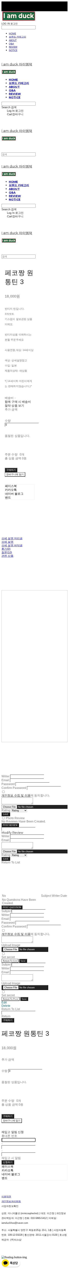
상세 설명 (7, 541)
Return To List (10, 960)
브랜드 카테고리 (17, 36)
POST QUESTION (12, 907)
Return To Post (10, 999)
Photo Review (15, 818)
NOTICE (13, 50)
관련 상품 (7, 555)
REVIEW (13, 46)
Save (23, 960)
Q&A (11, 43)
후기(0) (5, 548)
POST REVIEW (10, 825)
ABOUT (13, 40)
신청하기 (8, 1162)
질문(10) (6, 552)
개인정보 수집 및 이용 (16, 795)
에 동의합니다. (25, 795)
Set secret (8, 957)
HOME (12, 33)
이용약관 (6, 1196)
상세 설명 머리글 (11, 538)
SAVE (6, 814)
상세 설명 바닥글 (11, 545)
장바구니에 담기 (11, 1120)
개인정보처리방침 (11, 1201)
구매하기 (8, 1020)
